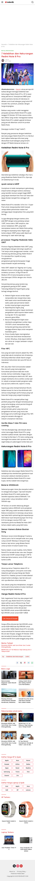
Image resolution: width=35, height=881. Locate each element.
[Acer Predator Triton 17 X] (8, 840)
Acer (6, 786)
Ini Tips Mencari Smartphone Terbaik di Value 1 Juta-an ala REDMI (26, 743)
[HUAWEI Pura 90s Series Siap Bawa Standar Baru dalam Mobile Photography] (26, 693)
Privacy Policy (21, 871)
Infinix (17, 764)
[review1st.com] (9, 2)
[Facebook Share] (17, 662)
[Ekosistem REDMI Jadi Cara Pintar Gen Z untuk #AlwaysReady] (8, 717)
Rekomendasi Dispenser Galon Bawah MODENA (8, 682)
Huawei (6, 764)
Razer (17, 768)
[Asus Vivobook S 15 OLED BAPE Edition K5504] (26, 840)
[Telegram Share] (28, 662)
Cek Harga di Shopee (10, 618)
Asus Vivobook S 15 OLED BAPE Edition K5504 (26, 849)
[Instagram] (17, 866)
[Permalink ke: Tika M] (2, 60)
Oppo (7, 768)
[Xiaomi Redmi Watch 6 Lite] (8, 809)
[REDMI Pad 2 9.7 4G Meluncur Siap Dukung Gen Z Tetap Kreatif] (26, 717)
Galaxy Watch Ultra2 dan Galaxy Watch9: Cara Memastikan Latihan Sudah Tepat (25, 682)
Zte (17, 775)
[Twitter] (14, 866)
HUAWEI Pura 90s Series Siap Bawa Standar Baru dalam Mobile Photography (26, 700)
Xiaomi (18, 89)
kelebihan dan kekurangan (14, 656)
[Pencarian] (32, 2)
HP (17, 790)
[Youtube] (21, 866)
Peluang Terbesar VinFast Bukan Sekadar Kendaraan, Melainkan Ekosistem (8, 700)
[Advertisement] (17, 23)
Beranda (4, 44)
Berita (3, 50)
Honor (28, 760)
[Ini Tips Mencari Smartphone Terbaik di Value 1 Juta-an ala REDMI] (26, 735)
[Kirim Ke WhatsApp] (32, 662)
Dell (7, 790)
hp (3, 656)
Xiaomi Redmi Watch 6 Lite (9, 822)
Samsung (7, 772)
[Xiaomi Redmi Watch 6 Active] (26, 809)
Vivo (28, 772)
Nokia (28, 764)
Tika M (7, 60)
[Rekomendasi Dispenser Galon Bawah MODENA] (8, 675)
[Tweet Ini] (21, 662)
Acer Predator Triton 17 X (9, 848)
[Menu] (2, 2)
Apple (7, 760)
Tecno (17, 772)
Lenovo (28, 790)
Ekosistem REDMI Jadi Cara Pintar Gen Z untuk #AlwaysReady (15, 646)
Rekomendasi (10, 50)
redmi (27, 656)
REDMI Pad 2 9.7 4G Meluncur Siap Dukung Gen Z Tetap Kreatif (16, 650)
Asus (17, 760)
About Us (12, 871)
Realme (28, 768)
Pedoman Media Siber (18, 873)
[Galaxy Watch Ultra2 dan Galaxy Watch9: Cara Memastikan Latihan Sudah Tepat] (26, 675)
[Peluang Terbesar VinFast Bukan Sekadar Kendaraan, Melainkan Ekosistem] (8, 693)
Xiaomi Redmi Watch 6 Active (26, 822)
